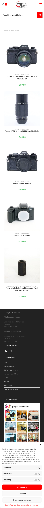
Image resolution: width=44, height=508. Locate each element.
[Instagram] (11, 351)
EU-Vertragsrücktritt (11, 370)
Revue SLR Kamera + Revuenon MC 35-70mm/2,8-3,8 (22, 77)
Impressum (35, 505)
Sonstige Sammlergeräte (29, 286)
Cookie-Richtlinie (10, 505)
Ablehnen (22, 494)
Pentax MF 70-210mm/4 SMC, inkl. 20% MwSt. (22, 131)
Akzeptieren (22, 487)
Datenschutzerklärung (24, 505)
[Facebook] (6, 351)
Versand (7, 378)
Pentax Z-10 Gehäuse (22, 236)
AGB (5, 393)
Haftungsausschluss (11, 374)
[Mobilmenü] (40, 4)
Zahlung (7, 382)
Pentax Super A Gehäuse (22, 183)
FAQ (5, 362)
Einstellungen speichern (22, 500)
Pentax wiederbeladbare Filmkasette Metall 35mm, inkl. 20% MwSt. (22, 289)
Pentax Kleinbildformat (22, 74)
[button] (40, 444)
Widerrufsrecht (9, 366)
